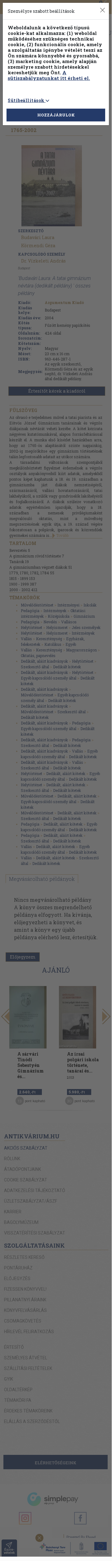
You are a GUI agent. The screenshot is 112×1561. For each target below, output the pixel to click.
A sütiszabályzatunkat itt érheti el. (49, 75)
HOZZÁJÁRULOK (56, 115)
